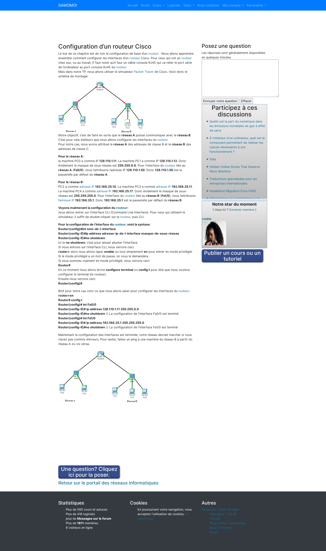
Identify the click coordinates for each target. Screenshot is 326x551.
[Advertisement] (163, 29)
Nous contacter (208, 5)
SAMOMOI (67, 5)
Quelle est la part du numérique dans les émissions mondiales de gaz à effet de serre (237, 125)
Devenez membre (242, 210)
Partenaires (255, 5)
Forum (145, 5)
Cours (157, 5)
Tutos (187, 5)
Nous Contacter (220, 527)
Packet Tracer (144, 72)
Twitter (222, 509)
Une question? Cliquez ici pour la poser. (89, 472)
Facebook (209, 509)
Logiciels (174, 5)
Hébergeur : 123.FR (222, 514)
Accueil (133, 5)
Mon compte (231, 5)
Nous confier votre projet (227, 523)
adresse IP (86, 186)
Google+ (234, 509)
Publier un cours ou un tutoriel (232, 256)
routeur (153, 53)
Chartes (215, 518)
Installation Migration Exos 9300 (233, 191)
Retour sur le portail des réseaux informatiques (108, 483)
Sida (213, 159)
